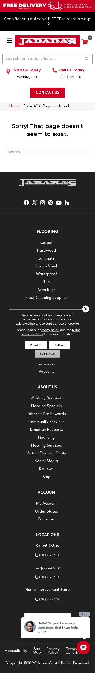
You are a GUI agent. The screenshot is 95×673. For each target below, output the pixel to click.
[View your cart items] (85, 42)
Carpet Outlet (47, 545)
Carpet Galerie (47, 568)
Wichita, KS (26, 77)
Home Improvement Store (47, 590)
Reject (59, 344)
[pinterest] (50, 203)
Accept (36, 344)
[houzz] (66, 203)
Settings (47, 353)
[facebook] (26, 203)
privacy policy (49, 330)
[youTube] (59, 203)
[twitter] (34, 203)
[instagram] (42, 203)
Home (14, 106)
